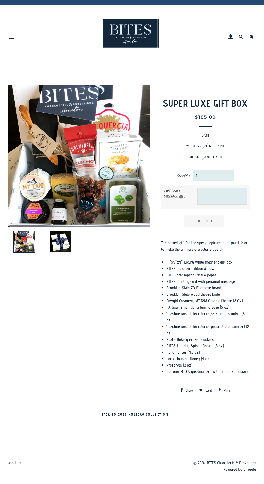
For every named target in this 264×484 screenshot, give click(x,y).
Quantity (183, 175)
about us (14, 462)
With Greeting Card (205, 146)
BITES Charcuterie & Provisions (231, 462)
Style (205, 135)
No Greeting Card (205, 157)
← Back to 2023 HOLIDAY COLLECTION (132, 414)
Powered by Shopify (239, 469)
